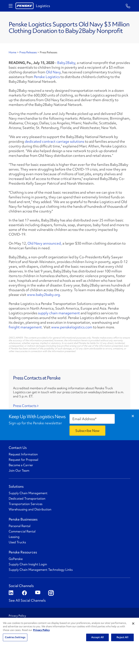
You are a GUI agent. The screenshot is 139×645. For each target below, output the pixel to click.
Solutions (16, 486)
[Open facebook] (24, 593)
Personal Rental (19, 526)
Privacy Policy (17, 616)
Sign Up (87, 431)
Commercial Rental (22, 531)
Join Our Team (19, 470)
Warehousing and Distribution (30, 509)
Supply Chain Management (28, 493)
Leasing (14, 537)
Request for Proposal (23, 459)
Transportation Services (25, 504)
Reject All (122, 637)
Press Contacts (24, 405)
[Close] (133, 623)
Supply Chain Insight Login (28, 564)
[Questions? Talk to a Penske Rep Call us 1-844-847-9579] (128, 5)
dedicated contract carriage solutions (54, 141)
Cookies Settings (15, 637)
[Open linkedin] (11, 593)
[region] (69, 631)
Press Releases (28, 52)
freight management (25, 327)
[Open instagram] (50, 593)
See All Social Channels (27, 600)
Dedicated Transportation (27, 498)
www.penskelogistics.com (71, 327)
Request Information (23, 454)
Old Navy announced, (45, 243)
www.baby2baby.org (43, 294)
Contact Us (18, 447)
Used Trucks (17, 542)
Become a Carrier (21, 465)
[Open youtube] (37, 593)
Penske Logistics (47, 76)
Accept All (97, 637)
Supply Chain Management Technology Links (41, 569)
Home (12, 52)
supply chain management (59, 313)
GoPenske (16, 559)
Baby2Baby (66, 62)
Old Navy (53, 72)
